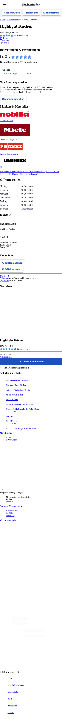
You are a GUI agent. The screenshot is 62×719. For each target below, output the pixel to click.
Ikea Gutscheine (20, 538)
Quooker (16, 174)
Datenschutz (13, 692)
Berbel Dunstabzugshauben (42, 172)
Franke (41, 536)
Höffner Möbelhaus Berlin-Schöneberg (22, 409)
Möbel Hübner (12, 399)
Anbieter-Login (15, 578)
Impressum (12, 706)
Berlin (20, 533)
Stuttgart (35, 536)
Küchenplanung (12, 551)
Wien (8, 536)
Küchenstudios (12, 12)
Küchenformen (51, 12)
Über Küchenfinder (14, 558)
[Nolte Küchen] (49, 648)
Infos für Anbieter (13, 571)
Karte (8, 437)
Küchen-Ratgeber (13, 556)
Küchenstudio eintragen (16, 576)
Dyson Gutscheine (50, 538)
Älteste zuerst (11, 511)
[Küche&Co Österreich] (42, 660)
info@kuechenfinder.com (11, 589)
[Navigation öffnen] (4, 4)
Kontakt (11, 713)
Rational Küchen (22, 172)
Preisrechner (31, 12)
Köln (29, 536)
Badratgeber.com (13, 563)
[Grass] (45, 624)
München (34, 533)
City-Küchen (11, 421)
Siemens (48, 536)
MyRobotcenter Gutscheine (37, 540)
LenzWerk (10, 416)
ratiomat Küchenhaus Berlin (18, 390)
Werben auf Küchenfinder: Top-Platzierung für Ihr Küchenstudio (33, 573)
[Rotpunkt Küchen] (19, 660)
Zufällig (9, 513)
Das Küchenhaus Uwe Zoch (17, 380)
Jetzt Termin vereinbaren (31, 361)
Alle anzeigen (6, 357)
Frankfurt (23, 536)
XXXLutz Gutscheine (35, 538)
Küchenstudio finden (15, 528)
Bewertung (10, 515)
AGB (10, 699)
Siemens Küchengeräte (29, 174)
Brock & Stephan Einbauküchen (19, 404)
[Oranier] (24, 648)
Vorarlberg (42, 533)
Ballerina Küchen (7, 172)
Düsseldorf (15, 536)
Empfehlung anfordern (15, 531)
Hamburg (26, 533)
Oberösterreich (52, 533)
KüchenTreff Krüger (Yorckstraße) (21, 428)
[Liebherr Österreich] (34, 636)
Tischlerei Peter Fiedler (16, 385)
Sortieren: (11, 506)
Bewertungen (11, 440)
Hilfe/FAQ (10, 560)
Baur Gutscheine (21, 540)
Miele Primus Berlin (14, 395)
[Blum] (19, 624)
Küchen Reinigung (14, 553)
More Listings (6, 433)
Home (2, 20)
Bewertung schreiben (13, 98)
